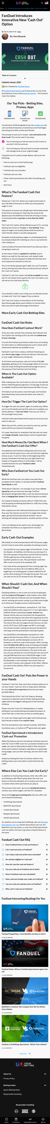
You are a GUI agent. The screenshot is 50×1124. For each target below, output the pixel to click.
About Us (7, 1074)
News (2, 8)
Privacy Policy (9, 1078)
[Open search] (42, 3)
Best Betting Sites (40, 118)
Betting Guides (9, 1085)
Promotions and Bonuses (25, 119)
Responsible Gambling (12, 1094)
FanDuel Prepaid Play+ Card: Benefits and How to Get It (24, 934)
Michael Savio (24, 86)
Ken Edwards (19, 36)
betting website (29, 93)
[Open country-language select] (46, 3)
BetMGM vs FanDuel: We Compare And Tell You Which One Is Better (23, 1008)
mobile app (38, 125)
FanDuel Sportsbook (12, 91)
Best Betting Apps (9, 118)
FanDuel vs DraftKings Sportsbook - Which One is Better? (24, 1044)
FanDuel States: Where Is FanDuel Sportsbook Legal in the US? (25, 970)
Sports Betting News (11, 1090)
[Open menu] (3, 3)
